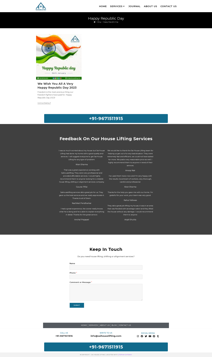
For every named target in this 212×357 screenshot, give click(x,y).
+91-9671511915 (64, 336)
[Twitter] (146, 336)
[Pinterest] (154, 336)
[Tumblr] (158, 336)
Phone (73, 273)
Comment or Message (81, 282)
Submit (77, 305)
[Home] (94, 22)
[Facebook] (142, 336)
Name (72, 263)
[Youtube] (150, 336)
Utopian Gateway (125, 354)
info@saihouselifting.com (106, 336)
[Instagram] (138, 336)
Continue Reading (44, 103)
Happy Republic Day (110, 22)
